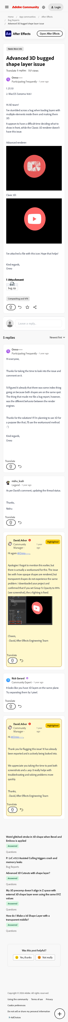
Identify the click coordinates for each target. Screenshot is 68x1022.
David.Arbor (20, 540)
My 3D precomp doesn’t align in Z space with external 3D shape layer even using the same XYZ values (33, 894)
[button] (7, 8)
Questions (11, 851)
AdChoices (16, 1017)
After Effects (47, 16)
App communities (27, 16)
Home (11, 16)
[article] (34, 408)
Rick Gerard (18, 678)
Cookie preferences (17, 1005)
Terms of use (37, 999)
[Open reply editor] (34, 323)
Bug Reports (13, 20)
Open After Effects (50, 33)
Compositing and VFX (18, 298)
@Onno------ (23, 553)
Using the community (18, 999)
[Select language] (44, 7)
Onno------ (17, 77)
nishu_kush (18, 481)
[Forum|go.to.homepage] (25, 7)
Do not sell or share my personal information (29, 1011)
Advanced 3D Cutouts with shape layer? (28, 873)
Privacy (49, 999)
